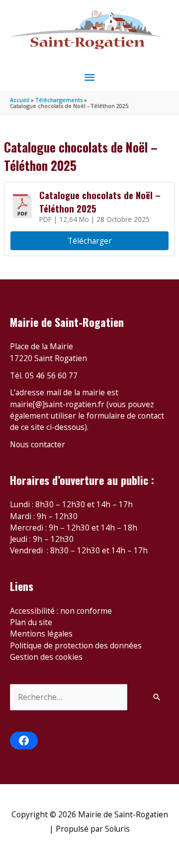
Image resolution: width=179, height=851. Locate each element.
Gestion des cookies (46, 656)
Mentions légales (41, 633)
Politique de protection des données (76, 645)
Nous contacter (37, 444)
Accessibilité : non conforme (61, 610)
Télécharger (90, 240)
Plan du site (31, 622)
